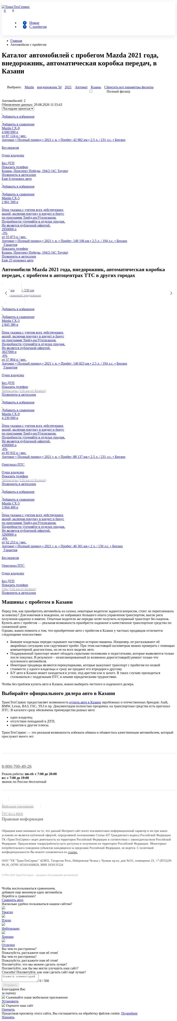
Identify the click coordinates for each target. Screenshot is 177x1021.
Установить (10, 1001)
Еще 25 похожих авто (17, 260)
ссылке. (73, 852)
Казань (96, 87)
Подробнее (129, 1013)
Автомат (81, 87)
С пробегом (38, 26)
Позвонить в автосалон (19, 175)
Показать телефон (15, 167)
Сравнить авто (12, 900)
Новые (34, 23)
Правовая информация (22, 819)
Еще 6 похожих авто (17, 178)
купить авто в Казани (85, 702)
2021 (68, 87)
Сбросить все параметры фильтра (128, 87)
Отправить (10, 985)
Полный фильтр (118, 91)
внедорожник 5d (49, 87)
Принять (8, 1017)
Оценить (8, 1009)
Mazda (29, 87)
